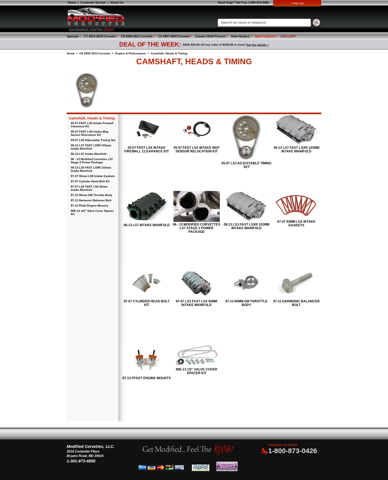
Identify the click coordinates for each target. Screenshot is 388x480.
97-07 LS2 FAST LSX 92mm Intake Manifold (89, 188)
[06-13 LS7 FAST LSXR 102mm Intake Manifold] (296, 130)
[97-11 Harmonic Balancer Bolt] (296, 284)
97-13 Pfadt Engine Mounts (89, 205)
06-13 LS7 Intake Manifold (88, 153)
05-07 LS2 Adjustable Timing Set (93, 140)
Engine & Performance (130, 53)
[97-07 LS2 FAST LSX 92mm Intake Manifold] (196, 284)
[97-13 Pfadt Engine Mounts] (147, 360)
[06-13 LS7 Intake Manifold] (147, 207)
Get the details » (257, 44)
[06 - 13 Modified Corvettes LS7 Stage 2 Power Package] (196, 207)
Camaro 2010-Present (210, 36)
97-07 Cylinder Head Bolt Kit (90, 181)
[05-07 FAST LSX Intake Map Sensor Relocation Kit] (196, 130)
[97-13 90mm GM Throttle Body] (246, 284)
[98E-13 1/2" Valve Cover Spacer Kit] (196, 356)
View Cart (298, 3)
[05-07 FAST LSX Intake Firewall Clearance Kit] (147, 130)
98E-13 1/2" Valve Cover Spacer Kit (92, 212)
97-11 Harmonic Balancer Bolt (91, 200)
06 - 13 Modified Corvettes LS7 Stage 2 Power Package (92, 160)
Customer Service (93, 2)
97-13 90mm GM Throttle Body (91, 195)
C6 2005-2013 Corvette (137, 36)
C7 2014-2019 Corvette (100, 36)
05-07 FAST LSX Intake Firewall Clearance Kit (92, 124)
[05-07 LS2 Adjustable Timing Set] (246, 137)
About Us (116, 2)
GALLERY (288, 36)
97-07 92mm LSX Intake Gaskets (93, 176)
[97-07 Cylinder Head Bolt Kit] (147, 284)
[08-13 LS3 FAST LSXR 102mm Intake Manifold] (246, 207)
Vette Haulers (240, 36)
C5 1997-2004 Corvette (174, 36)
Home (72, 2)
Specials (73, 36)
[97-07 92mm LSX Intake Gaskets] (296, 205)
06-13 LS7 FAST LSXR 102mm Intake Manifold (91, 147)
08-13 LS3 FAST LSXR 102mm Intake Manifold (91, 169)
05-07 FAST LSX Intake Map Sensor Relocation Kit (90, 133)
